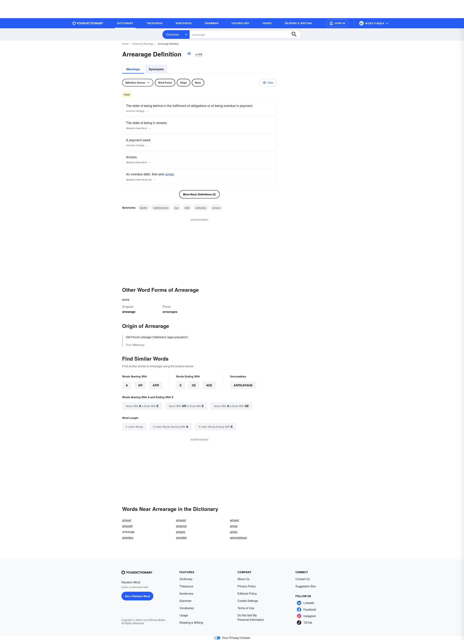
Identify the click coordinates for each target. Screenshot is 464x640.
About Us (243, 579)
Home (125, 43)
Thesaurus (186, 586)
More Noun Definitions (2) (199, 194)
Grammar (185, 601)
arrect (233, 532)
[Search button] (295, 34)
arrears (216, 207)
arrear (169, 174)
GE (194, 385)
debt (187, 207)
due (176, 207)
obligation (200, 207)
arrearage (243, 385)
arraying (181, 526)
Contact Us (302, 579)
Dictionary (172, 34)
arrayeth (127, 526)
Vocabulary (186, 608)
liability (143, 207)
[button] (337, 23)
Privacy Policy (246, 586)
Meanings (133, 69)
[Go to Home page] (87, 23)
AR (140, 385)
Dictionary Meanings (142, 43)
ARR (156, 385)
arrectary (127, 537)
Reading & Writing (191, 622)
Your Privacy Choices (236, 638)
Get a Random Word (137, 596)
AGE (209, 385)
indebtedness (161, 207)
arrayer (234, 520)
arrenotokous (238, 537)
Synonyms (156, 69)
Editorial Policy (247, 593)
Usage (183, 615)
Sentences (186, 593)
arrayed (181, 520)
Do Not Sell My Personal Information (250, 617)
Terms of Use (245, 608)
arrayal (126, 520)
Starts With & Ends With (142, 406)
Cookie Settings (247, 601)
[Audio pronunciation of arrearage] (189, 53)
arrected (181, 537)
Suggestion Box (305, 586)
